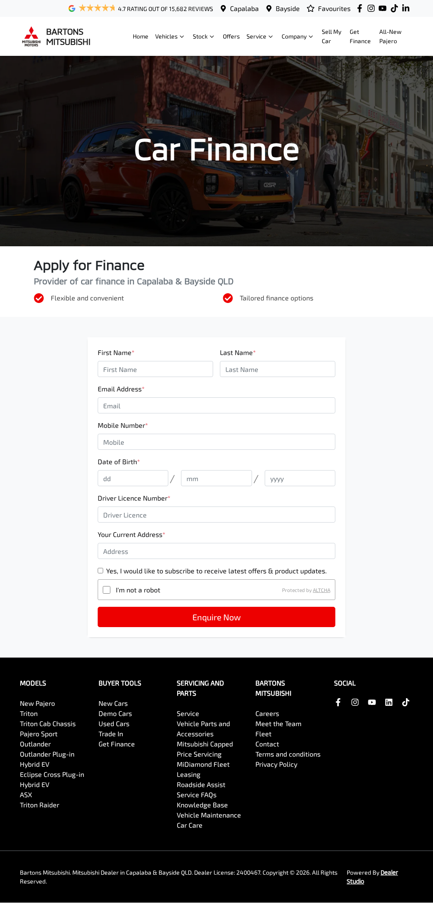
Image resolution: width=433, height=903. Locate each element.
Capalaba (244, 8)
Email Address (121, 389)
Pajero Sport (39, 734)
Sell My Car (331, 36)
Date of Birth (119, 461)
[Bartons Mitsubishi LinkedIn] (407, 8)
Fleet (263, 734)
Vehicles (166, 36)
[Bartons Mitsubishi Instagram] (372, 8)
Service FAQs (196, 794)
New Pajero (37, 703)
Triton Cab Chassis (48, 723)
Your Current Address (131, 534)
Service (256, 36)
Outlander (35, 744)
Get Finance (360, 36)
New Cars (113, 703)
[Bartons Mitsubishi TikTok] (407, 702)
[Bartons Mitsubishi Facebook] (361, 8)
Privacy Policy (276, 764)
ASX (26, 794)
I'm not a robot (138, 590)
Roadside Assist (201, 784)
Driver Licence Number (134, 498)
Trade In (111, 734)
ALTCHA (321, 590)
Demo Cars (115, 713)
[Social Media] (396, 8)
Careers (267, 713)
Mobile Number (123, 425)
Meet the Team (278, 723)
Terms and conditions (288, 754)
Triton (29, 713)
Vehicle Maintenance (209, 815)
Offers (231, 36)
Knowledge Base (202, 805)
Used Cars (114, 723)
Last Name (238, 352)
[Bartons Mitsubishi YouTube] (384, 8)
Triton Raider (39, 805)
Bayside (288, 8)
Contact (267, 744)
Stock (200, 36)
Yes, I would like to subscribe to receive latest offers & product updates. (216, 571)
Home (140, 36)
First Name (116, 352)
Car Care (190, 825)
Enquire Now (216, 617)
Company (294, 36)
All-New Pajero (390, 36)
